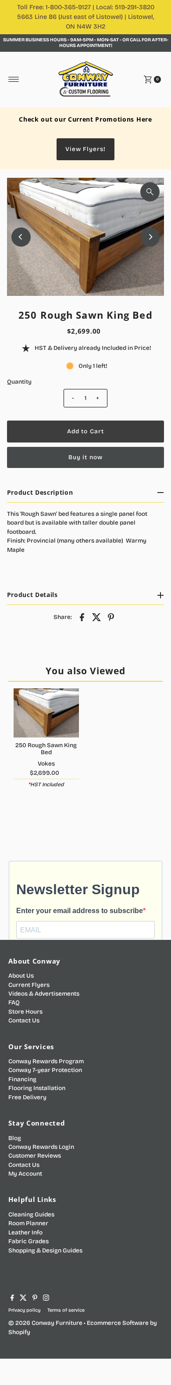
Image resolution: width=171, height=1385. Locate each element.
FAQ (14, 1002)
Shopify (19, 1332)
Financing (22, 1079)
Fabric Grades (28, 1241)
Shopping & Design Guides (45, 1250)
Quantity (19, 381)
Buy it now (85, 457)
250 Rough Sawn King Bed (46, 748)
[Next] (150, 237)
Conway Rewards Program (46, 1061)
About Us (21, 975)
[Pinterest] (34, 1299)
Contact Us (23, 1020)
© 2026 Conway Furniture (45, 1323)
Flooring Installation (36, 1088)
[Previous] (21, 237)
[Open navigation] (14, 79)
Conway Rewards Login (41, 1147)
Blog (14, 1138)
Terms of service (66, 1310)
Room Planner (28, 1223)
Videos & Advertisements (43, 993)
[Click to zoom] (150, 191)
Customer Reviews (34, 1155)
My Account (25, 1173)
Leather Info (25, 1232)
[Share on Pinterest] (111, 616)
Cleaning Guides (31, 1214)
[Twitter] (23, 1299)
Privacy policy (24, 1310)
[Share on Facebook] (82, 616)
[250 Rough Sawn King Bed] (46, 712)
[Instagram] (46, 1299)
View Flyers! (85, 149)
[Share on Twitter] (96, 616)
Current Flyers (29, 985)
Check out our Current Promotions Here (85, 119)
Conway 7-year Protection (45, 1070)
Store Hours (25, 1011)
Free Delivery (27, 1097)
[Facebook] (12, 1299)
